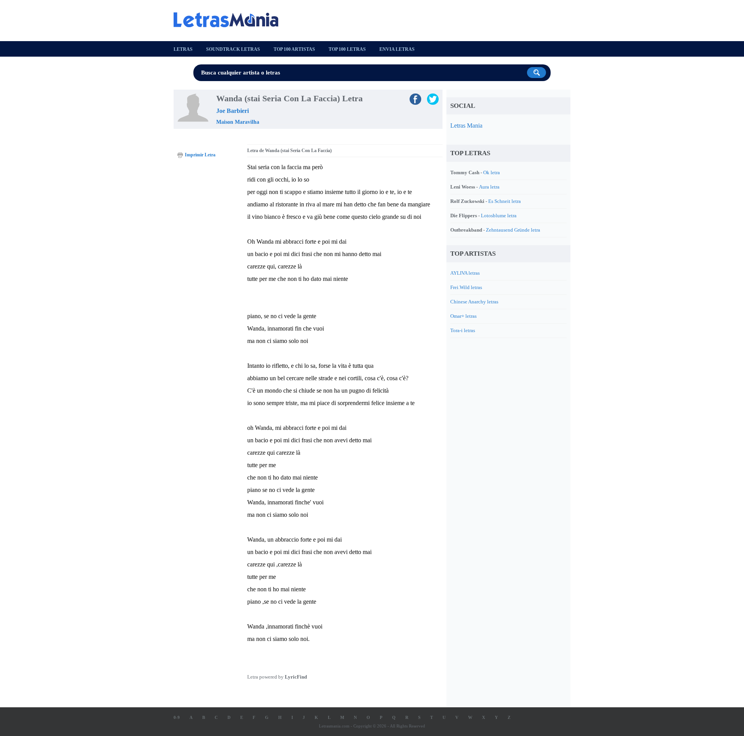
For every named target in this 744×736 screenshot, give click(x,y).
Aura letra (489, 187)
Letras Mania (466, 125)
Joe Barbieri (232, 110)
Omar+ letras (463, 316)
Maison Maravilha (237, 122)
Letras (183, 49)
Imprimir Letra (200, 155)
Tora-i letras (462, 330)
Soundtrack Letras (233, 49)
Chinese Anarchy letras (474, 302)
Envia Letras (397, 49)
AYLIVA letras (465, 273)
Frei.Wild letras (466, 287)
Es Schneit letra (504, 201)
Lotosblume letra (499, 215)
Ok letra (491, 172)
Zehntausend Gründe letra (513, 230)
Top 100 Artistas (294, 49)
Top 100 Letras (347, 49)
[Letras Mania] (230, 19)
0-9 (177, 717)
